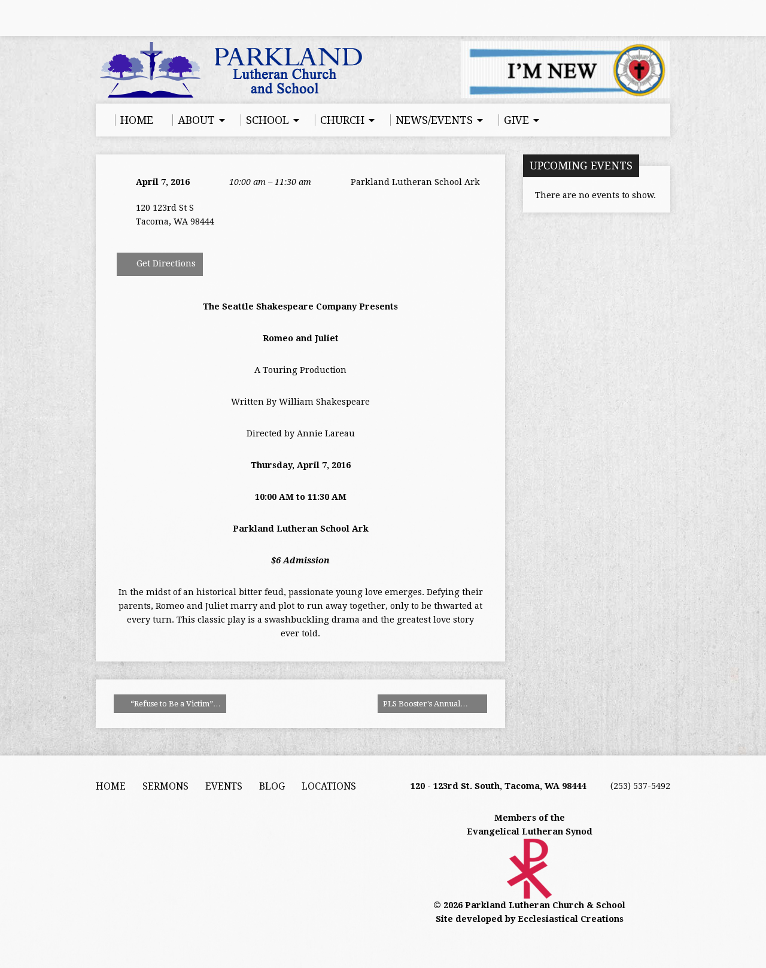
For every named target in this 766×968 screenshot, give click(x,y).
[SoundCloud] (168, 18)
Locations (329, 786)
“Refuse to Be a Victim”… (175, 703)
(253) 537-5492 (640, 786)
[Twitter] (134, 18)
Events (223, 786)
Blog (272, 786)
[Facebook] (101, 18)
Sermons (165, 786)
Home (111, 786)
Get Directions (165, 263)
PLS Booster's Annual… (426, 703)
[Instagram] (151, 18)
